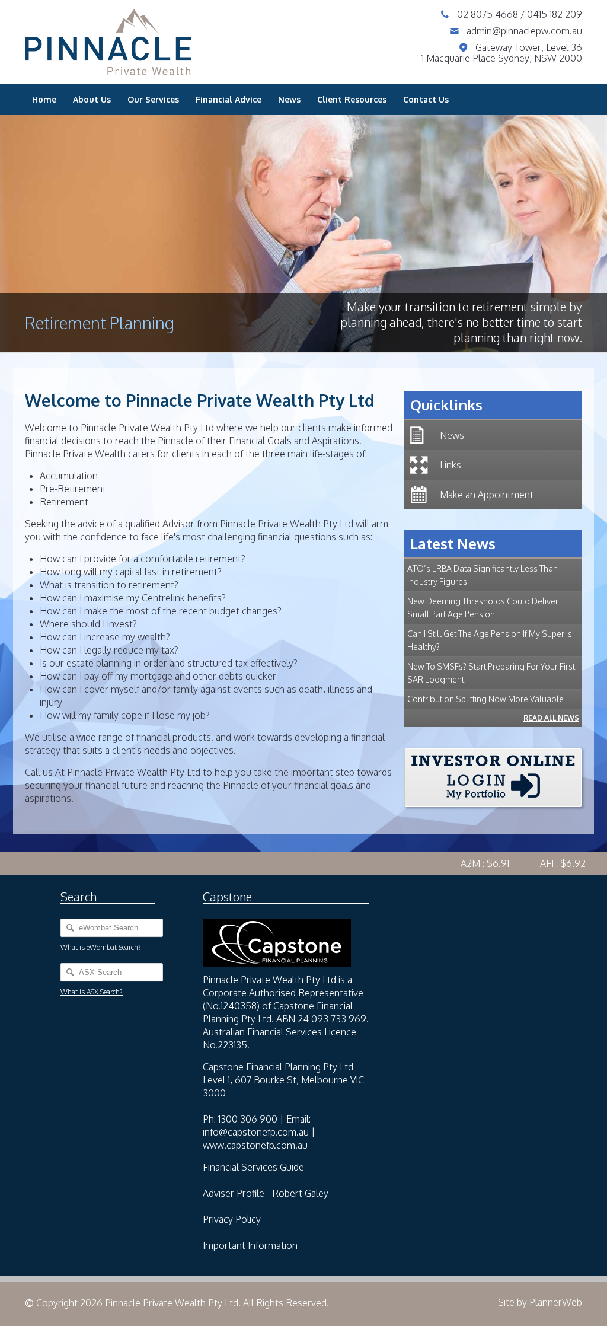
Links (450, 465)
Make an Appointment (486, 495)
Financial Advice (228, 99)
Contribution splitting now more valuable (485, 699)
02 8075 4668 (488, 14)
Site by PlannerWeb (540, 1302)
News (289, 99)
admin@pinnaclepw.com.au (524, 31)
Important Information (250, 1245)
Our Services (153, 99)
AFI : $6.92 (548, 863)
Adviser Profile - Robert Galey (265, 1193)
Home (44, 99)
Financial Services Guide (253, 1167)
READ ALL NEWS (551, 717)
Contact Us (426, 99)
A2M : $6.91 (470, 863)
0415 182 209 (554, 14)
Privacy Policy (232, 1219)
